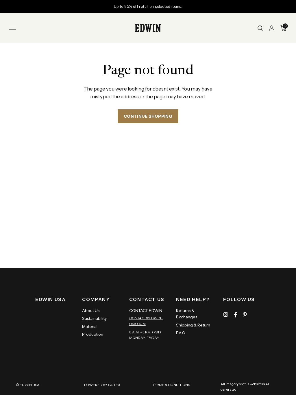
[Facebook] (235, 315)
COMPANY (96, 299)
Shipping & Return (193, 325)
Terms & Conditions (171, 385)
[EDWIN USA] (148, 28)
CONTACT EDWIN (145, 310)
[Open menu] (12, 28)
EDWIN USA (50, 299)
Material (89, 326)
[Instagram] (225, 315)
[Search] (260, 28)
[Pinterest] (245, 315)
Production (92, 334)
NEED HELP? (193, 299)
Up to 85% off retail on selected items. (148, 6)
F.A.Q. (181, 332)
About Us (90, 310)
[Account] (272, 28)
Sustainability (94, 318)
